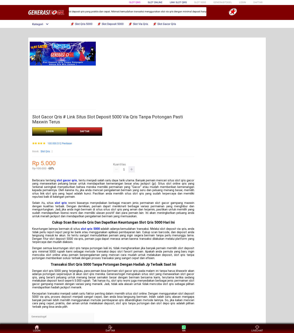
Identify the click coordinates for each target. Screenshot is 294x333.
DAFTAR (257, 2)
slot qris (61, 203)
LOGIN (242, 2)
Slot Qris (134, 2)
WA (184, 330)
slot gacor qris (67, 180)
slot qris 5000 (90, 229)
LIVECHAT (257, 330)
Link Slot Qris (178, 2)
